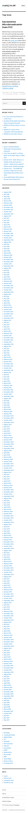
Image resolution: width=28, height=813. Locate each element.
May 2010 (6, 405)
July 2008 (7, 453)
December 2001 (8, 613)
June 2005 (7, 529)
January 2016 (8, 257)
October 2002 (8, 598)
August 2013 (7, 320)
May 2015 (6, 274)
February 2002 (8, 611)
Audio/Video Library (8, 797)
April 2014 (7, 303)
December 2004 (9, 542)
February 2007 (8, 485)
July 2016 (6, 244)
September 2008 (9, 448)
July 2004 (7, 553)
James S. (6, 147)
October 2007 (8, 468)
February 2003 (8, 589)
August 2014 (7, 294)
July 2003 (6, 579)
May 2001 (7, 629)
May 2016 (6, 248)
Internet (6, 746)
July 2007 (6, 474)
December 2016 (8, 233)
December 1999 (8, 665)
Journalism (7, 748)
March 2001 (7, 633)
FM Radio (7, 741)
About (4, 793)
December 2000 (9, 639)
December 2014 (8, 285)
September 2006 (9, 496)
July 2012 (6, 348)
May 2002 (7, 609)
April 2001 (7, 631)
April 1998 (7, 707)
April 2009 (7, 433)
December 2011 (8, 364)
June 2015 (6, 272)
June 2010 (7, 403)
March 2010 (7, 409)
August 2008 (8, 450)
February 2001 (8, 635)
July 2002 (6, 605)
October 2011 (7, 368)
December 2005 (8, 516)
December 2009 (9, 416)
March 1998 (7, 709)
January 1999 (8, 689)
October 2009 (8, 420)
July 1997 (6, 715)
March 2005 (7, 535)
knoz (5, 94)
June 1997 (6, 718)
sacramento (10, 94)
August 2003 (7, 576)
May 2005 (7, 531)
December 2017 (8, 207)
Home (4, 790)
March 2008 (7, 457)
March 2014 (7, 305)
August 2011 (7, 372)
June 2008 (7, 455)
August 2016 (7, 242)
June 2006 (7, 503)
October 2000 (8, 644)
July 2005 (6, 526)
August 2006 (8, 498)
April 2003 (7, 585)
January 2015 (8, 283)
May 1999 (6, 681)
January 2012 (8, 361)
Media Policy (8, 752)
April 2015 (7, 277)
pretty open (14, 40)
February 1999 (8, 687)
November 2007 (9, 466)
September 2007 (9, 470)
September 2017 (8, 214)
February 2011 (8, 385)
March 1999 (7, 685)
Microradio (15, 92)
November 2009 (9, 418)
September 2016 (8, 240)
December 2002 (8, 594)
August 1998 (7, 698)
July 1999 (6, 676)
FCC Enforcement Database (10, 805)
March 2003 (7, 587)
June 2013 (6, 324)
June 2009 (7, 429)
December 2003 (8, 568)
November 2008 (9, 444)
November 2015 (8, 261)
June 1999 (7, 678)
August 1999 (7, 674)
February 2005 (8, 537)
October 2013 (8, 316)
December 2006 (9, 490)
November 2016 (8, 235)
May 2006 (7, 505)
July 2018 (6, 194)
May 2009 (7, 431)
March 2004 (7, 561)
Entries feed (7, 778)
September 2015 (8, 266)
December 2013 (8, 311)
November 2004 (9, 544)
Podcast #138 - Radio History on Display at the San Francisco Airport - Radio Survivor (14, 162)
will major (15, 94)
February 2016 (8, 255)
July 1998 (6, 700)
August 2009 (8, 424)
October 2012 (8, 342)
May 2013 (6, 327)
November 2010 (8, 392)
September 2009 (9, 422)
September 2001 (9, 620)
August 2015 (7, 268)
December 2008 (9, 442)
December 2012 (8, 337)
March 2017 (7, 227)
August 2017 (7, 216)
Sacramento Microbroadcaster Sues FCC (12, 24)
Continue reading (7, 88)
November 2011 (8, 366)
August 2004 (8, 550)
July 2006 (7, 500)
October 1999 (8, 670)
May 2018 (6, 196)
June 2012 (6, 350)
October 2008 (8, 446)
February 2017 (8, 229)
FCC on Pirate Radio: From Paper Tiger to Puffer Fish (14, 155)
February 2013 (8, 333)
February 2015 (8, 281)
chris (5, 177)
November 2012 (8, 340)
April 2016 (7, 251)
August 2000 (8, 648)
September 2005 (9, 522)
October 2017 (8, 211)
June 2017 (6, 220)
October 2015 (8, 264)
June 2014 (6, 298)
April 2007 (7, 481)
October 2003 (8, 572)
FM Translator (8, 743)
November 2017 (8, 209)
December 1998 (8, 692)
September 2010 (9, 396)
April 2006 (7, 507)
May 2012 (6, 353)
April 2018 (7, 198)
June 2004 (7, 555)
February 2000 (8, 661)
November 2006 (9, 492)
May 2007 (7, 479)
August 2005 (8, 524)
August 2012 (7, 346)
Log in (6, 776)
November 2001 (8, 615)
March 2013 (7, 331)
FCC (11, 92)
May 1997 (6, 720)
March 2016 (7, 253)
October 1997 (8, 713)
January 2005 (8, 539)
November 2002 (9, 596)
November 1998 (8, 694)
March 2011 (7, 383)
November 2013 (8, 314)
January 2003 (8, 592)
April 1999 (7, 683)
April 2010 (7, 407)
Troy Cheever (8, 153)
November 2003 (8, 570)
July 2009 (7, 427)
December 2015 (8, 259)
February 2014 (8, 307)
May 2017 (6, 222)
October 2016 (8, 238)
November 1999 (8, 668)
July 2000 (7, 650)
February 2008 (8, 459)
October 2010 (8, 394)
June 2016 (6, 246)
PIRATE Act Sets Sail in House (13, 134)
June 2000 (7, 652)
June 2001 (7, 626)
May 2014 (6, 301)
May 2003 (7, 583)
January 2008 (8, 461)
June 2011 (6, 377)
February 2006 (8, 511)
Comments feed (9, 780)
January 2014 (8, 309)
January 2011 (7, 387)
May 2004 (7, 557)
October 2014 (8, 290)
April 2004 (7, 559)
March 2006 (7, 509)
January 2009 (8, 440)
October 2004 (8, 546)
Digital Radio (8, 737)
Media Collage (6, 801)
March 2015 (7, 279)
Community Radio (9, 735)
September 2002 (9, 600)
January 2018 (8, 205)
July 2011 (6, 374)
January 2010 (8, 413)
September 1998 (9, 696)
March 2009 (7, 435)
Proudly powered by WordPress (17, 810)
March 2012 (7, 357)
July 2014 (6, 296)
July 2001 (6, 624)
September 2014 (8, 292)
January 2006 (8, 513)
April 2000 (7, 657)
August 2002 (8, 602)
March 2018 (7, 201)
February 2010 (8, 411)
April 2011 (7, 381)
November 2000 (9, 642)
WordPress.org (8, 782)
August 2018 (7, 192)
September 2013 (8, 318)
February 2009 (8, 437)
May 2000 (7, 655)
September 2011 (8, 370)
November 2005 (9, 518)
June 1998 (7, 702)
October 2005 (8, 520)
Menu (23, 5)
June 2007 (7, 476)
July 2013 (6, 322)
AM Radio (7, 733)
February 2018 (8, 203)
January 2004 (8, 566)
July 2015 (6, 270)
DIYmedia (4, 810)
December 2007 (8, 463)
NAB (5, 756)
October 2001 (8, 618)
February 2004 (8, 563)
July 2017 (6, 218)
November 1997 (8, 711)
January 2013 (8, 335)
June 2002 (7, 607)
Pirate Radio (21, 92)
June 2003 (7, 581)
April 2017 (7, 225)
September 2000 (9, 646)
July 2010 (6, 400)
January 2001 (8, 637)
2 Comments (22, 94)
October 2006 (8, 494)
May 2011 (6, 379)
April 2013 (7, 329)
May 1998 (6, 705)
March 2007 (7, 483)
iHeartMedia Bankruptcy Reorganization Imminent (12, 149)
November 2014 (8, 288)
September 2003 (9, 574)
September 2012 (8, 344)
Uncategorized (8, 763)
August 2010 (7, 398)
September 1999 (9, 672)
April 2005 (7, 533)
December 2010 (8, 390)
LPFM (5, 750)
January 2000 (8, 663)
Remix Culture (8, 761)
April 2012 (7, 355)
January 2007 (8, 487)
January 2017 (8, 231)
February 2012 (8, 359)
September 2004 (9, 548)
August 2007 (8, 472)
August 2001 (7, 622)
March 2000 (7, 659)
